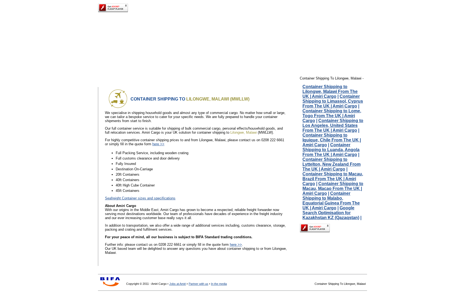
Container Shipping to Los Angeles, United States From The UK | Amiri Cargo (332, 125)
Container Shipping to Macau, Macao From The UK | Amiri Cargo (332, 188)
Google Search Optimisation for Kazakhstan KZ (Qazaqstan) (330, 213)
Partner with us (198, 283)
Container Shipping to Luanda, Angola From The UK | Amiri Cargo (331, 150)
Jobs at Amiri (177, 283)
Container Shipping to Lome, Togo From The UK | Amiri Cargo (331, 116)
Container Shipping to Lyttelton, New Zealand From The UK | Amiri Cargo (331, 164)
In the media (219, 283)
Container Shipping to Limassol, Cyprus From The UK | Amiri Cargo (332, 101)
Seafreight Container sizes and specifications (140, 198)
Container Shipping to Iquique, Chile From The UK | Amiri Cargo (331, 140)
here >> (158, 144)
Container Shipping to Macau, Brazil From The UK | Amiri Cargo (332, 179)
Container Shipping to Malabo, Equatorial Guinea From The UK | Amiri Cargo (331, 200)
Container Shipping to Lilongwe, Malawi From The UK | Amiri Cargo (330, 91)
